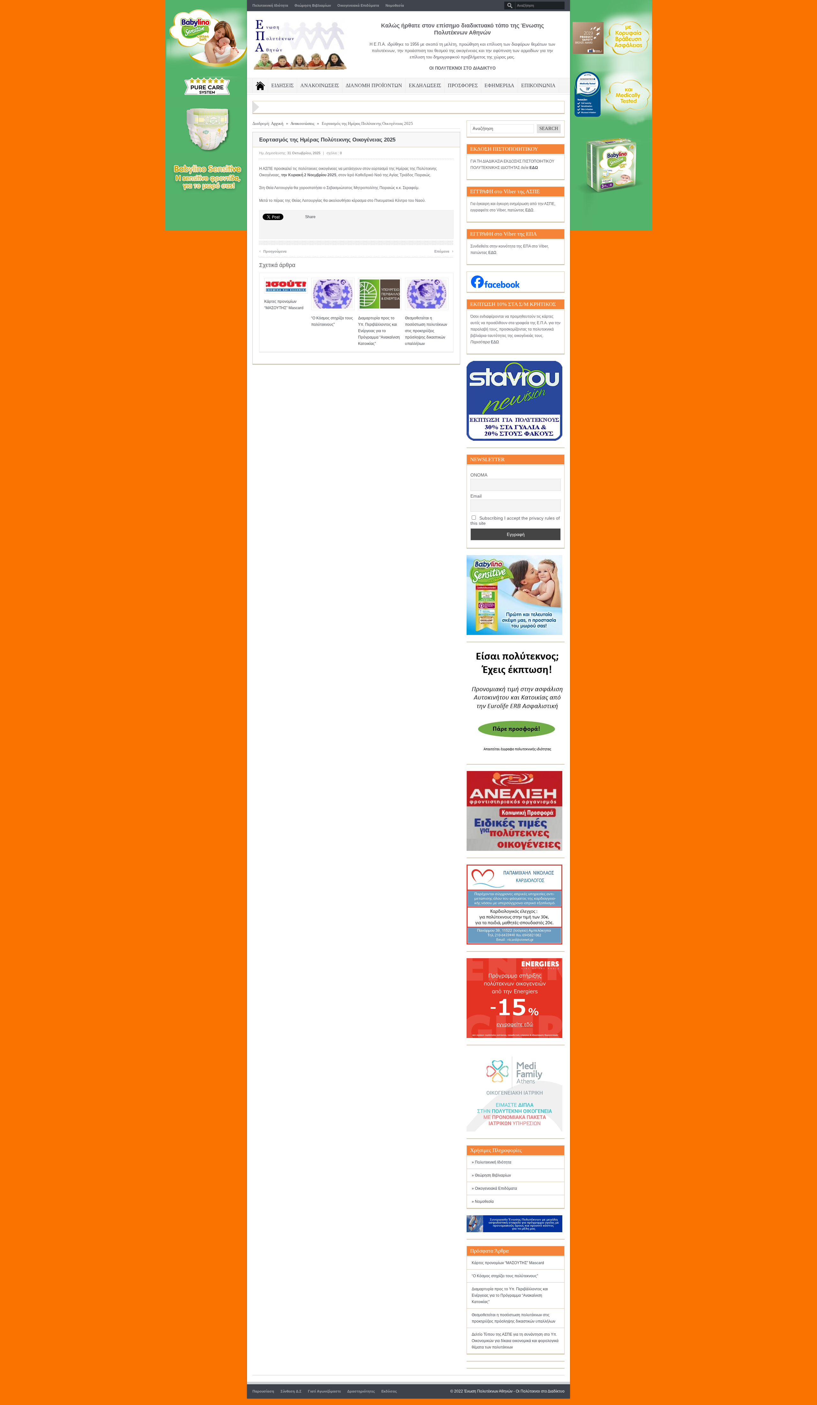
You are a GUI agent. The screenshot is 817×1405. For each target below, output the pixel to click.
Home (260, 85)
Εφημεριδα (499, 85)
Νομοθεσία (395, 5)
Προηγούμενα (273, 250)
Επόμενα (443, 250)
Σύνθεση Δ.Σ (291, 1391)
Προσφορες (463, 85)
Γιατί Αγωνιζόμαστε (324, 1391)
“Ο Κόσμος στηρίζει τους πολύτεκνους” (505, 1276)
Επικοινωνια (538, 85)
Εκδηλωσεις (425, 85)
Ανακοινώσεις (302, 123)
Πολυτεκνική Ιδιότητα (270, 5)
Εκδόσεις (389, 1391)
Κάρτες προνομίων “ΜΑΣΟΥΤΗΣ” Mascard (508, 1263)
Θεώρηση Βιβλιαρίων (313, 5)
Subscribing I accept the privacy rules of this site (515, 520)
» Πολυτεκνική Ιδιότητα (491, 1162)
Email (476, 496)
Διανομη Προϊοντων (374, 85)
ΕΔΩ (529, 210)
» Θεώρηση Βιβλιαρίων (491, 1175)
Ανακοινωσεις (319, 85)
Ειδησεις (282, 85)
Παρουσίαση (263, 1391)
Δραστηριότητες (361, 1391)
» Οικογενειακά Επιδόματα (494, 1188)
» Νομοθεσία (483, 1201)
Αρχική (277, 123)
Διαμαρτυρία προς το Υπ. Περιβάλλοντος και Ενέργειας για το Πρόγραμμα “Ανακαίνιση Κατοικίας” (379, 331)
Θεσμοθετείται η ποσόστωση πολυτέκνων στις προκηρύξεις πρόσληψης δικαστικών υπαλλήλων (426, 331)
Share (310, 217)
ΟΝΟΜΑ (478, 474)
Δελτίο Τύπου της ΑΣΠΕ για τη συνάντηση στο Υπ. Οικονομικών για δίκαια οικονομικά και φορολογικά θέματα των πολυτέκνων (515, 1340)
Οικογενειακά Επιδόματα (358, 5)
